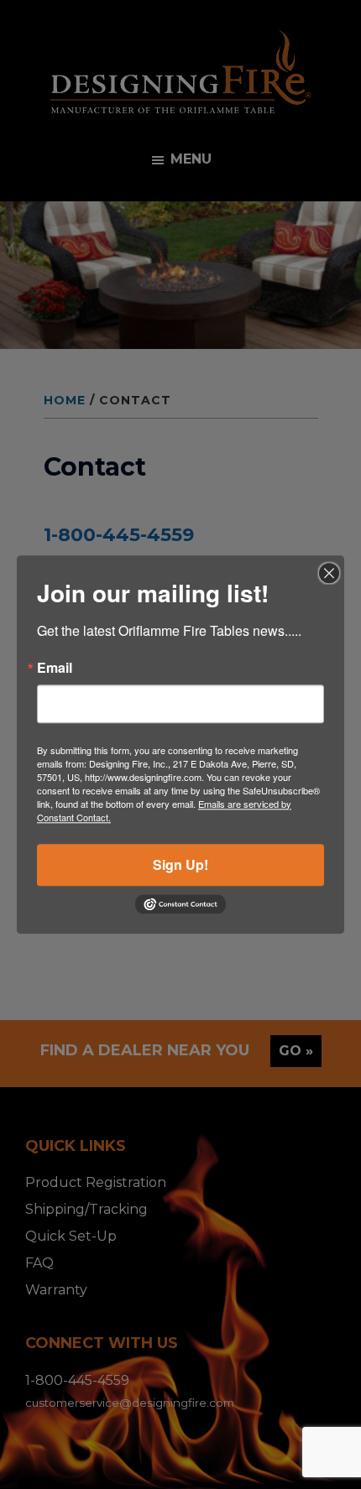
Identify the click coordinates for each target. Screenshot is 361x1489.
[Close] (329, 573)
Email (54, 667)
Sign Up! (180, 864)
